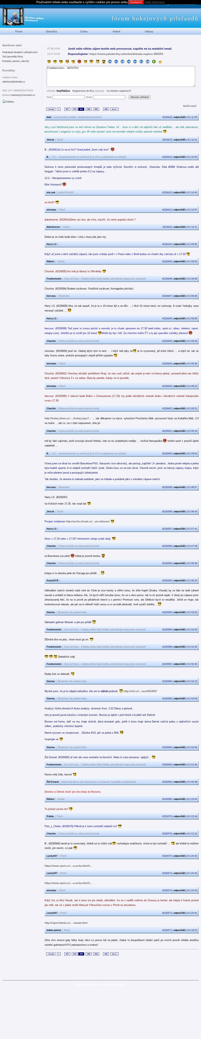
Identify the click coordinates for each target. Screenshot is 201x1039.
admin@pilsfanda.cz (13, 81)
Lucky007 (52, 856)
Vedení (116, 31)
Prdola (50, 816)
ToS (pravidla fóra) (12, 56)
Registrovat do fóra (83, 91)
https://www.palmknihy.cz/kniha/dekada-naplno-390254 (126, 53)
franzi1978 (52, 580)
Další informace (154, 2)
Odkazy (149, 31)
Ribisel (50, 261)
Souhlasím (136, 2)
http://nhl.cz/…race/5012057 (140, 691)
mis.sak (51, 192)
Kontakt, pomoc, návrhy (15, 61)
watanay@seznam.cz (23, 95)
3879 (81, 109)
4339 (106, 109)
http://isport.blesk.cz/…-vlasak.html (66, 922)
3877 (67, 109)
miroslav (51, 209)
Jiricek (50, 139)
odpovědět (180, 117)
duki (49, 117)
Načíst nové (189, 106)
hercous (51, 296)
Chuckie (51, 341)
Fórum (18, 31)
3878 (74, 109)
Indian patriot (54, 930)
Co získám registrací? (119, 91)
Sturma (51, 612)
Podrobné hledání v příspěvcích (19, 52)
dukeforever (53, 227)
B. (48, 157)
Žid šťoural (53, 781)
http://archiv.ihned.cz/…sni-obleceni (88, 521)
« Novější (51, 109)
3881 (96, 109)
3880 (88, 109)
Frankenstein (54, 278)
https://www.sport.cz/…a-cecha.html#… (68, 865)
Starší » (114, 109)
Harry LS (52, 244)
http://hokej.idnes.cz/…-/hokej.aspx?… (68, 418)
